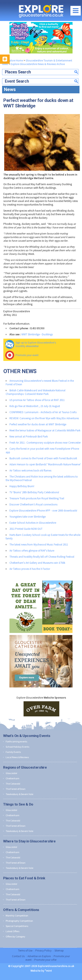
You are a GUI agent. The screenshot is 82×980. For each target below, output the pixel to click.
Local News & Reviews (17, 757)
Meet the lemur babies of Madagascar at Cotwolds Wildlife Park (44, 430)
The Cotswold (13, 783)
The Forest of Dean (15, 788)
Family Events (13, 752)
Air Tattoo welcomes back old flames (30, 470)
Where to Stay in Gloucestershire (29, 841)
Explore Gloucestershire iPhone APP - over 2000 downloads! (43, 510)
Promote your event (27, 355)
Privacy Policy (43, 950)
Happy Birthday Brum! (21, 486)
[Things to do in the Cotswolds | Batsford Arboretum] (41, 37)
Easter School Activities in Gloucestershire (32, 522)
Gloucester (11, 773)
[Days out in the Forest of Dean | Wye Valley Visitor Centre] (41, 579)
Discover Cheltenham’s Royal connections (33, 504)
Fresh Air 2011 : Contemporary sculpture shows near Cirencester (45, 442)
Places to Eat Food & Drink (24, 878)
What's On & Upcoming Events (26, 736)
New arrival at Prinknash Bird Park (28, 436)
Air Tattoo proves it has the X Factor (29, 569)
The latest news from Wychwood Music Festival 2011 (38, 544)
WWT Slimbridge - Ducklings (37, 334)
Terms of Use (25, 950)
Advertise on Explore (39, 956)
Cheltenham (12, 778)
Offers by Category (15, 936)
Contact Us (18, 956)
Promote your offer (45, 960)
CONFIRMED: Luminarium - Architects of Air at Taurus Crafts (43, 412)
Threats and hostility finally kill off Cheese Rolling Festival (41, 556)
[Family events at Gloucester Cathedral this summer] (41, 634)
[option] (41, 708)
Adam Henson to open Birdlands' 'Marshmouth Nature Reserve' (45, 464)
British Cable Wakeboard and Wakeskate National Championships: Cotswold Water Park (35, 392)
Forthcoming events (16, 741)
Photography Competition (19, 920)
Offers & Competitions (21, 910)
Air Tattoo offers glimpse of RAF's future (31, 550)
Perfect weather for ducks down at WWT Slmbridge (37, 424)
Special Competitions (17, 926)
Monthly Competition (17, 915)
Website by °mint (41, 970)
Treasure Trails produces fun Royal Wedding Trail (36, 498)
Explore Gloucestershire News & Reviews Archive (38, 64)
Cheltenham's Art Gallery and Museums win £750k (37, 563)
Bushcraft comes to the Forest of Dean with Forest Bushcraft (43, 458)
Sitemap (59, 950)
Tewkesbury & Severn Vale (19, 794)
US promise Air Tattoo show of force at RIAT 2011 (37, 400)
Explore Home (14, 60)
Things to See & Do (18, 804)
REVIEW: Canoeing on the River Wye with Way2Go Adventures (44, 418)
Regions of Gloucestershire (25, 767)
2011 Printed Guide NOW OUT (25, 529)
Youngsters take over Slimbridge (27, 516)
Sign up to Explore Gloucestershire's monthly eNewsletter (36, 344)
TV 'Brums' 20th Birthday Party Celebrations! (34, 492)
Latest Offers (12, 931)
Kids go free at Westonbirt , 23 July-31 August (34, 406)
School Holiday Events (17, 746)
